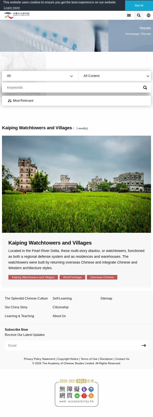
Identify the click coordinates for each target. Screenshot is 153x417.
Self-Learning (62, 298)
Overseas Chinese (102, 277)
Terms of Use (89, 358)
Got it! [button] (139, 5)
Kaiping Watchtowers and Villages (33, 277)
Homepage (132, 33)
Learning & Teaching (19, 316)
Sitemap (106, 298)
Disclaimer (106, 358)
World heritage (72, 277)
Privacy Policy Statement (39, 358)
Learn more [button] (12, 7)
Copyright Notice (67, 358)
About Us (59, 316)
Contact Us (122, 358)
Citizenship (61, 307)
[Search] (145, 88)
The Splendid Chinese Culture (26, 298)
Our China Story (16, 307)
